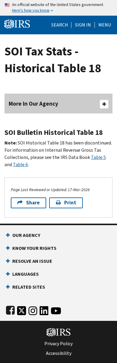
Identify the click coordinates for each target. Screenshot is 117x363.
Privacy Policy (58, 344)
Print (70, 202)
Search (59, 25)
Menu (104, 25)
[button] (83, 25)
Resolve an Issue (32, 261)
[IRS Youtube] (56, 309)
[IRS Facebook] (10, 309)
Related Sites (28, 287)
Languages (25, 274)
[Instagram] (32, 309)
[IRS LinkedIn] (44, 309)
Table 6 (20, 164)
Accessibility (58, 353)
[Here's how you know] (58, 8)
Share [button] (33, 202)
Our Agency (26, 235)
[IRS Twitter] (21, 309)
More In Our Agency (33, 103)
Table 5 (98, 157)
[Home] (17, 23)
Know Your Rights (34, 248)
